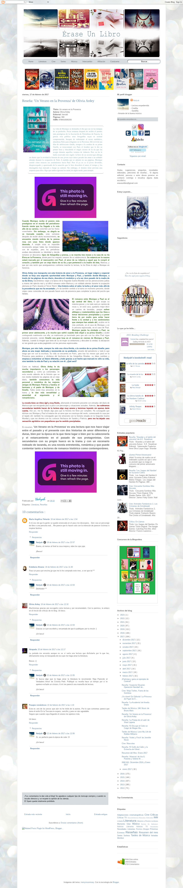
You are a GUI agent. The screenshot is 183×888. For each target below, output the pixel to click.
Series (120, 835)
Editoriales (150, 818)
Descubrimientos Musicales (137, 818)
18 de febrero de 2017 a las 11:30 (59, 567)
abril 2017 (127, 669)
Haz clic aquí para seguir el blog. (137, 275)
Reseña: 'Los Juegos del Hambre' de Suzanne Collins (143, 471)
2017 (122, 636)
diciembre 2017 (129, 640)
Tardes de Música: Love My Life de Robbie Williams (136, 733)
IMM (156, 817)
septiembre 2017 (130, 650)
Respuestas (37, 537)
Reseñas (43, 505)
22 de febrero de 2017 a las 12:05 (61, 675)
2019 (122, 629)
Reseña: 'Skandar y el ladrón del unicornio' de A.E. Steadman (142, 438)
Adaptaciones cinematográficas (131, 815)
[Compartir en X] (67, 500)
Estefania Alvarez (36, 567)
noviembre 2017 (129, 643)
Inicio (68, 814)
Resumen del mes (148, 832)
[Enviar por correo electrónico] (62, 500)
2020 (122, 626)
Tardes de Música (141, 835)
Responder (33, 532)
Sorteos (127, 835)
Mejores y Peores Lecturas (147, 821)
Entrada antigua (100, 814)
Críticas (154, 815)
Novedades (154, 826)
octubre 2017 (128, 647)
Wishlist (120, 838)
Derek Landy (136, 377)
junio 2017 (127, 661)
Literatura (35, 505)
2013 (122, 785)
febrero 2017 (128, 676)
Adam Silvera (136, 409)
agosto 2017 (128, 654)
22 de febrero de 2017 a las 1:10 (60, 705)
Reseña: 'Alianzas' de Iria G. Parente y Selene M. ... (133, 758)
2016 (122, 774)
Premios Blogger (143, 829)
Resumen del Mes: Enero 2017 (134, 753)
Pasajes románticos (37, 705)
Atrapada (33, 649)
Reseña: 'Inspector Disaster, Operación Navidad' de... (133, 686)
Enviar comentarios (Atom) (72, 823)
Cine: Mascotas (128, 743)
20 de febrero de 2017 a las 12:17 (51, 649)
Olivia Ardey (34, 604)
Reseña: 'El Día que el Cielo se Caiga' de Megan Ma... (135, 727)
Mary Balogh (136, 387)
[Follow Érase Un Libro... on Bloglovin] (137, 147)
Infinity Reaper (135, 406)
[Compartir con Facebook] (70, 500)
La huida (135, 385)
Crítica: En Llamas (136, 522)
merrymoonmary (87, 882)
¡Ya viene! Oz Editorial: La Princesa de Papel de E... (136, 698)
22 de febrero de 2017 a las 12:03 (61, 585)
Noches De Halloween (149, 824)
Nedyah (39, 542)
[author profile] (40, 501)
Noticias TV (143, 826)
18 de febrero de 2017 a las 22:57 (61, 542)
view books (151, 349)
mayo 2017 (127, 665)
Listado (120, 821)
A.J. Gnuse (136, 366)
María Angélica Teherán (39, 519)
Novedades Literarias (126, 829)
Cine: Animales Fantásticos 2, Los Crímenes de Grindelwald (143, 505)
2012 (122, 788)
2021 (122, 622)
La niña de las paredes (135, 364)
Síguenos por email (138, 156)
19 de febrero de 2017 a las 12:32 (54, 604)
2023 (122, 615)
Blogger (116, 882)
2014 (122, 781)
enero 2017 (127, 769)
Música (136, 824)
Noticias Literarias (126, 826)
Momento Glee (124, 824)
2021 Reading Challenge (138, 334)
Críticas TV (122, 818)
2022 (122, 618)
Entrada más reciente (33, 814)
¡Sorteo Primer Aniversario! (140, 455)
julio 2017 (127, 658)
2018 (122, 633)
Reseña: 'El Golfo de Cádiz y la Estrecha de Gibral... (135, 748)
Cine (147, 815)
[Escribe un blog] (64, 500)
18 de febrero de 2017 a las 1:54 (64, 519)
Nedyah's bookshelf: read (138, 358)
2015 (122, 777)
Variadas (154, 835)
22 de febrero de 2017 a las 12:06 (61, 733)
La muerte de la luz (135, 374)
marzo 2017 (128, 672)
